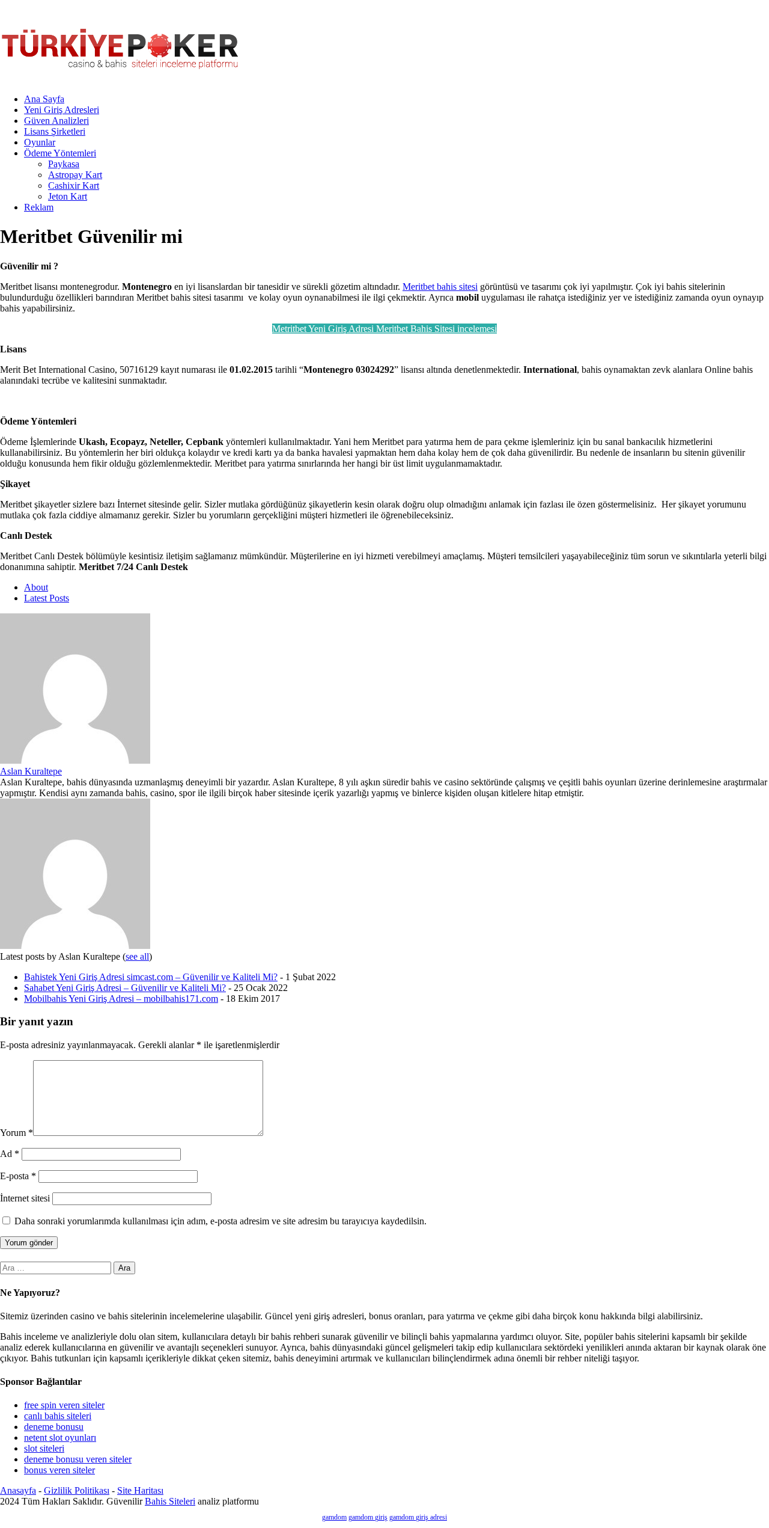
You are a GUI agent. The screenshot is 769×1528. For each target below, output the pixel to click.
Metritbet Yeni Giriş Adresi (324, 329)
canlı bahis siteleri (57, 1416)
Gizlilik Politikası (76, 1490)
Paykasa (63, 164)
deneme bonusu (54, 1427)
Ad (9, 1154)
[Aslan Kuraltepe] (75, 760)
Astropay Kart (75, 175)
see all (137, 956)
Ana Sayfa (44, 99)
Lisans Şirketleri (54, 131)
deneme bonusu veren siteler (78, 1459)
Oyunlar (39, 142)
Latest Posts (46, 598)
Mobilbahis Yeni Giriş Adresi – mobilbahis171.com (121, 998)
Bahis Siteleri (170, 1501)
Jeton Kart (67, 196)
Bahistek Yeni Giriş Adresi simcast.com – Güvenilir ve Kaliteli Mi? (151, 977)
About (36, 587)
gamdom (334, 1517)
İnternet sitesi (25, 1198)
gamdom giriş (368, 1517)
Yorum (16, 1133)
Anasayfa (18, 1490)
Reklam (38, 207)
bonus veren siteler (59, 1470)
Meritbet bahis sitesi (440, 286)
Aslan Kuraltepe (31, 771)
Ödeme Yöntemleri (60, 153)
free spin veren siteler (64, 1405)
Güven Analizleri (56, 120)
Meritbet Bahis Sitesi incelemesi (436, 329)
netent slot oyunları (60, 1437)
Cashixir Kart (73, 185)
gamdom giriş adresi (418, 1517)
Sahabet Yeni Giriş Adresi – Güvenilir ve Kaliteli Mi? (125, 988)
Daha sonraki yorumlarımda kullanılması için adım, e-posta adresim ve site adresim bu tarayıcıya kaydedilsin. (220, 1221)
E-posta (18, 1176)
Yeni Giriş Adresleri (61, 110)
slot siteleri (44, 1448)
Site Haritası (140, 1490)
